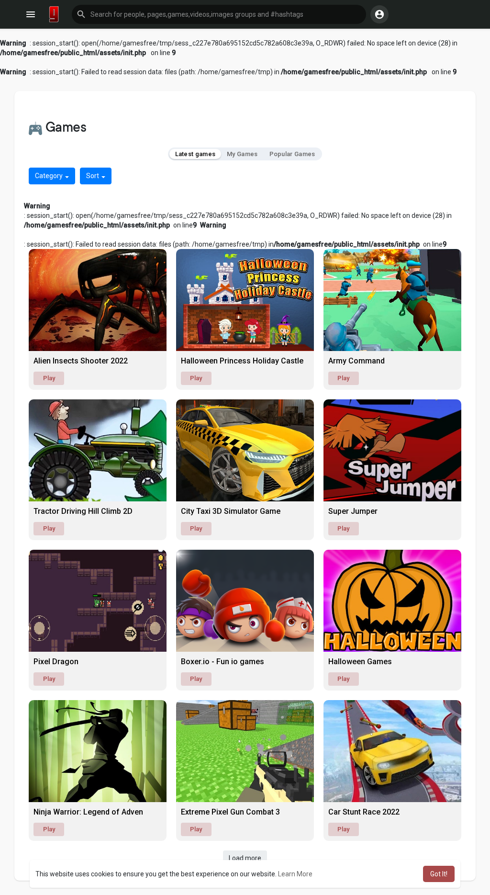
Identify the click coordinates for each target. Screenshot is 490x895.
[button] (219, 14)
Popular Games (292, 154)
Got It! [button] (438, 874)
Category (49, 176)
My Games (242, 154)
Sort (93, 176)
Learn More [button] (295, 874)
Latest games (195, 154)
